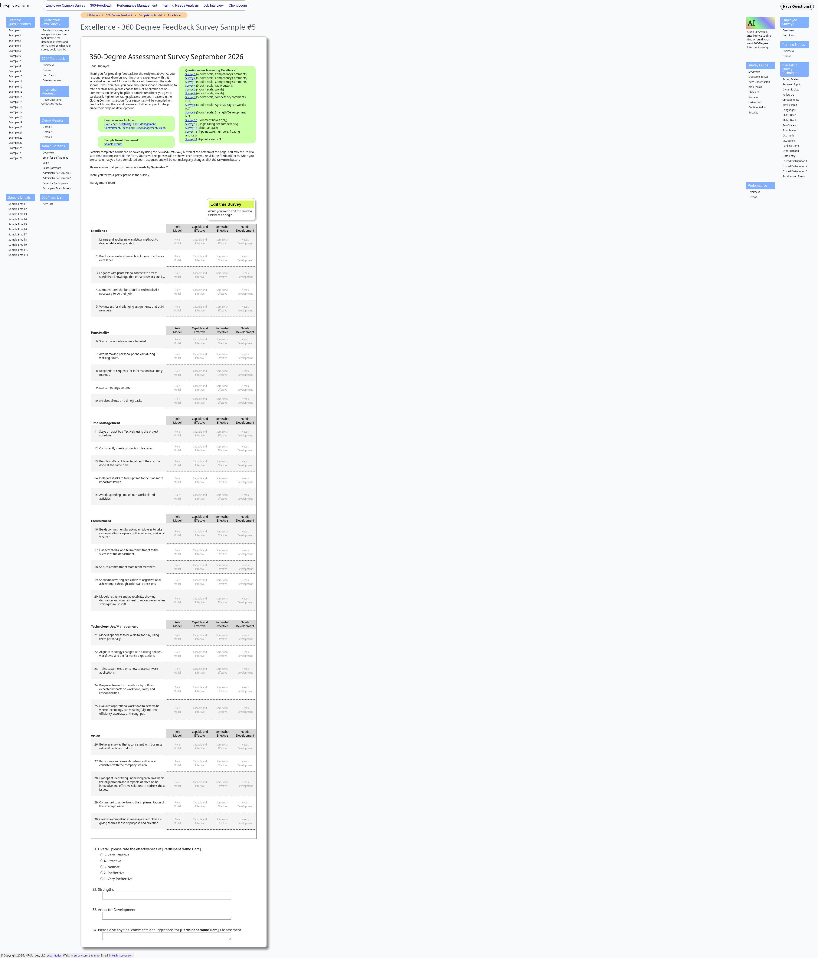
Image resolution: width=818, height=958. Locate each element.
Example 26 (15, 158)
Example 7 (15, 61)
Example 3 (15, 40)
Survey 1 (190, 74)
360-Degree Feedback (119, 15)
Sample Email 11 (18, 255)
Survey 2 (190, 78)
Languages (789, 110)
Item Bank (49, 75)
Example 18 (15, 117)
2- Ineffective (114, 873)
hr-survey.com (79, 955)
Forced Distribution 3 (795, 171)
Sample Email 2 (18, 209)
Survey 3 (190, 82)
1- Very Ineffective (118, 878)
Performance (757, 185)
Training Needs (793, 44)
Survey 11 (191, 124)
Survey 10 (191, 120)
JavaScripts (789, 140)
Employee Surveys (789, 22)
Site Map (94, 955)
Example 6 (15, 56)
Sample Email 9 (18, 245)
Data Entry (789, 156)
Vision (162, 128)
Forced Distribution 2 (795, 166)
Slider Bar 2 (789, 120)
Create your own (52, 80)
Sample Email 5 (18, 224)
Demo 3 (47, 137)
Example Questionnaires (19, 22)
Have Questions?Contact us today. (51, 101)
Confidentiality (757, 107)
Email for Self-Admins (55, 157)
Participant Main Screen (57, 188)
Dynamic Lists (791, 89)
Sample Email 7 (18, 234)
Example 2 (15, 35)
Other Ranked (791, 151)
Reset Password (52, 168)
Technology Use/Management (139, 128)
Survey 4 (190, 85)
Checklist (754, 92)
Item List (48, 204)
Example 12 (15, 86)
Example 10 (15, 76)
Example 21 (15, 132)
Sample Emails (19, 197)
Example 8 (15, 66)
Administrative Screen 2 (57, 178)
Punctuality (124, 124)
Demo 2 (47, 132)
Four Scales (789, 130)
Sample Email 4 (18, 219)
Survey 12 (191, 128)
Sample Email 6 (18, 229)
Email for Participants (55, 183)
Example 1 (15, 30)
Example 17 (15, 112)
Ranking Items (791, 146)
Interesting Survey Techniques (790, 69)
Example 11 (15, 81)
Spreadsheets (791, 100)
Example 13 (15, 91)
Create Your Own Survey (51, 22)
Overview (48, 65)
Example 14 (15, 97)
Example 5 (15, 51)
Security (753, 112)
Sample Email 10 (18, 250)
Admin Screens (53, 146)
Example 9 (15, 71)
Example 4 (15, 45)
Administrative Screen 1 (57, 173)
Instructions (756, 102)
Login (46, 163)
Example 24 (15, 148)
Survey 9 (190, 112)
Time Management (144, 124)
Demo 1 (47, 127)
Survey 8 (190, 105)
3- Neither (112, 867)
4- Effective (112, 861)
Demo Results (52, 120)
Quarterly (788, 135)
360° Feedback (53, 58)
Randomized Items (794, 176)
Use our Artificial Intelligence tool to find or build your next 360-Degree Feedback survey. (759, 39)
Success (753, 97)
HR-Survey (93, 15)
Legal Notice (54, 955)
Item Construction (759, 82)
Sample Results (113, 144)
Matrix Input (790, 105)
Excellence (174, 15)
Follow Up (788, 94)
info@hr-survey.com (121, 955)
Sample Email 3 (18, 214)
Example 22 (15, 137)
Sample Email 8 (18, 239)
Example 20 (15, 127)
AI (751, 22)
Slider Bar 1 (789, 115)
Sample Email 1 (18, 204)
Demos (47, 70)
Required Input (791, 84)
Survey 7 (190, 97)
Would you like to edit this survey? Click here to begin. (230, 209)
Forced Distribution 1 (795, 161)
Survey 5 (190, 89)
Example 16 (15, 107)
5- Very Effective (116, 855)
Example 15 (15, 102)
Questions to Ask (758, 77)
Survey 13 (191, 131)
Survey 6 (190, 93)
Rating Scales (790, 79)
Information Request (50, 91)
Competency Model (150, 15)
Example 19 (15, 122)
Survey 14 (191, 139)
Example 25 (15, 153)
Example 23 (15, 143)
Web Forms (755, 87)
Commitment (112, 128)
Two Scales (789, 125)
